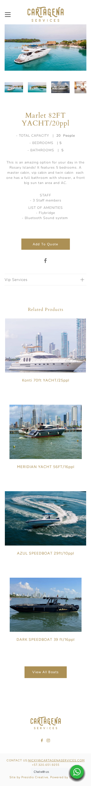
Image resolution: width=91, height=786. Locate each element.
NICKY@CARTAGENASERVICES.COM (56, 760)
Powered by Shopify (65, 777)
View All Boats (45, 672)
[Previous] (9, 47)
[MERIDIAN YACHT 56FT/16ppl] (46, 432)
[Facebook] (45, 260)
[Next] (81, 47)
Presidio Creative (34, 777)
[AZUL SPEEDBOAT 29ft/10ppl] (46, 518)
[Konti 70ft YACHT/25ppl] (46, 345)
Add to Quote (45, 244)
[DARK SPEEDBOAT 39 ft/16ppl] (46, 605)
